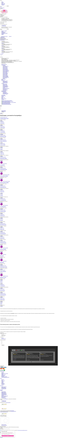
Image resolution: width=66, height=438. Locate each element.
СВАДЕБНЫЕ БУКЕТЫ (4, 33)
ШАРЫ (2, 34)
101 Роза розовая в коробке (4, 182)
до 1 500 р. (3, 334)
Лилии (2, 381)
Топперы (4, 87)
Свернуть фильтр (4, 111)
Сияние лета (2, 153)
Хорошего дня (2, 215)
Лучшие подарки (4, 391)
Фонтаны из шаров (4, 394)
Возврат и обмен (4, 374)
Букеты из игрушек (4, 396)
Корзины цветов (5, 81)
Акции (4, 78)
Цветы (1, 378)
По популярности (4, 338)
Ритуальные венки (4, 388)
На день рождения (5, 90)
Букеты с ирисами (5, 72)
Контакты (3, 99)
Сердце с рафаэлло (3, 271)
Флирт (1, 303)
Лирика (1, 149)
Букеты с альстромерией (6, 71)
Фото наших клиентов (4, 376)
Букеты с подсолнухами (6, 77)
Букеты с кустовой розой (6, 70)
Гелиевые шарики (4, 393)
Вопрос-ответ (3, 97)
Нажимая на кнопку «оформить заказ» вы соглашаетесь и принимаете (14, 430)
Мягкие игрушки (5, 84)
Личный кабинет (4, 95)
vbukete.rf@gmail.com (13, 411)
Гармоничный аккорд (3, 169)
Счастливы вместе (3, 206)
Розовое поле (2, 191)
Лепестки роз (4, 89)
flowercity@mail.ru (12, 410)
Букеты (2, 31)
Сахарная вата (2, 285)
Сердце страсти (2, 127)
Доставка (3, 2)
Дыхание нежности (3, 294)
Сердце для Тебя (2, 144)
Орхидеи (3, 384)
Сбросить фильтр (4, 110)
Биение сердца (2, 299)
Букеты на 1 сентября (4, 64)
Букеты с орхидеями (5, 75)
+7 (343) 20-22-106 (2, 37)
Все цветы (3, 379)
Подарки (3, 83)
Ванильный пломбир (3, 158)
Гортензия (3, 383)
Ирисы (2, 382)
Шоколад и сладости (5, 85)
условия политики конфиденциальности (22, 430)
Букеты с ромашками (5, 73)
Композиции (3, 32)
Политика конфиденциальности (5, 377)
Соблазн (1, 195)
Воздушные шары (4, 91)
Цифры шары (4, 92)
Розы (2, 79)
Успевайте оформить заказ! (4, 118)
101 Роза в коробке (3, 249)
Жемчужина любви (3, 136)
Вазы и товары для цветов (6, 88)
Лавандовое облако (3, 242)
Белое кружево (2, 290)
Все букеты (4, 65)
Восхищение (2, 262)
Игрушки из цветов (5, 82)
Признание (2, 255)
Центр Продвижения (7, 402)
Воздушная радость (3, 224)
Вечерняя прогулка (3, 187)
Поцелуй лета (2, 238)
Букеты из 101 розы (5, 69)
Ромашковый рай (3, 233)
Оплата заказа (3, 3)
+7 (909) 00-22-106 (4, 400)
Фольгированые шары (5, 86)
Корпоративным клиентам (5, 373)
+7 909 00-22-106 (4, 25)
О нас (2, 1)
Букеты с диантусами (5, 76)
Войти (1, 6)
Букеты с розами (5, 68)
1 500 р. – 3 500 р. (4, 335)
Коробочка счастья (3, 277)
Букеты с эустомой (5, 74)
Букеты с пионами (5, 67)
